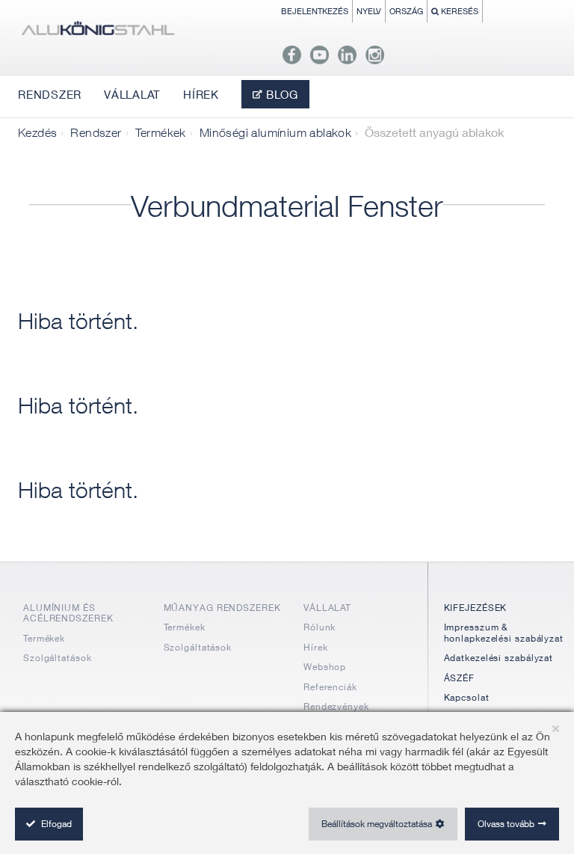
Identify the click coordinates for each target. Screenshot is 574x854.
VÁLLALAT (327, 607)
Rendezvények (336, 706)
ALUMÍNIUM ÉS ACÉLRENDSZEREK (68, 613)
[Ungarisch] (97, 32)
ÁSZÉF (459, 677)
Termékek (160, 132)
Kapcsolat (467, 697)
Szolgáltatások (57, 657)
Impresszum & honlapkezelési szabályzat (504, 632)
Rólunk (319, 627)
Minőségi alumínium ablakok (275, 132)
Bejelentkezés (314, 11)
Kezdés (37, 132)
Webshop (324, 666)
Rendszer (95, 132)
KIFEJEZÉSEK (475, 607)
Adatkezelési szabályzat (499, 657)
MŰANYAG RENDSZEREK (222, 607)
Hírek (315, 647)
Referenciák (330, 686)
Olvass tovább (506, 823)
